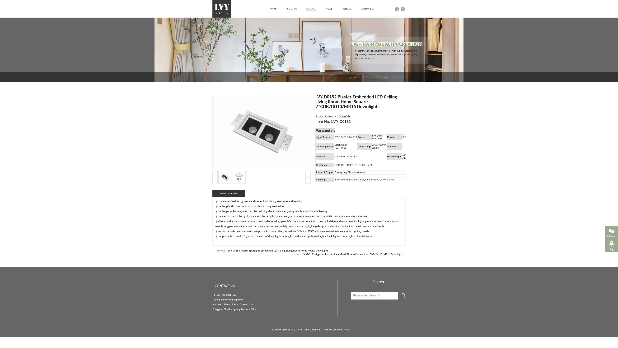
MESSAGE (347, 9)
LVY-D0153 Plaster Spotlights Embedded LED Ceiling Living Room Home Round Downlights (278, 250)
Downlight (389, 77)
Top (611, 249)
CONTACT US (368, 9)
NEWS (329, 9)
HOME (273, 9)
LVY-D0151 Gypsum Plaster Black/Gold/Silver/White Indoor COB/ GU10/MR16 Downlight (352, 254)
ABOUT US (291, 9)
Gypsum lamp (373, 77)
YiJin (346, 329)
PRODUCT (311, 9)
